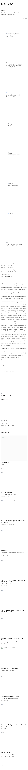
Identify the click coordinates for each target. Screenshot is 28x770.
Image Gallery (4, 12)
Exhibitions (3, 14)
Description (10, 12)
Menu (25, 5)
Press (14, 14)
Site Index (4, 765)
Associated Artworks (18, 12)
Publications (9, 14)
